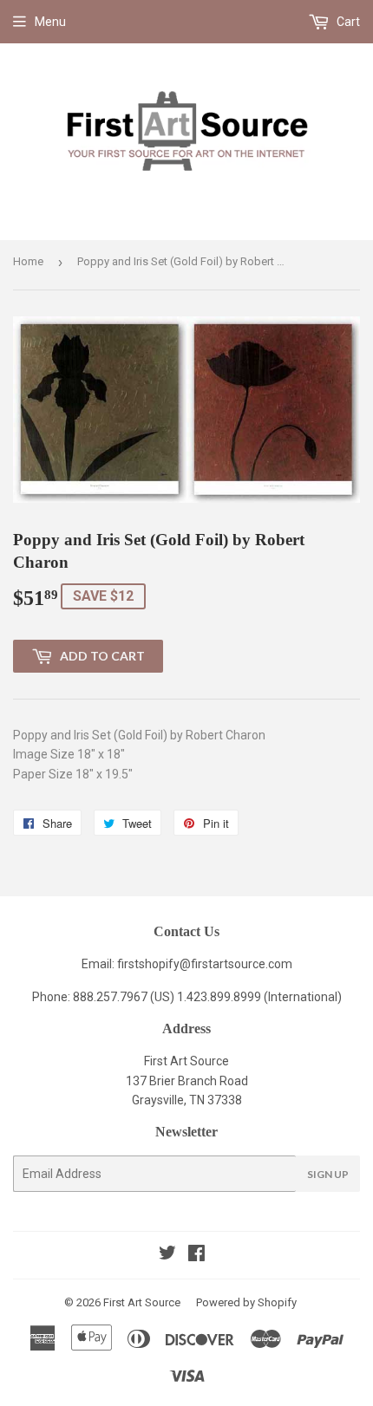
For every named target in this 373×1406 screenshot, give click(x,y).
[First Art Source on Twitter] (167, 1255)
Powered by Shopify (246, 1302)
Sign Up (328, 1174)
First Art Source (141, 1302)
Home (28, 261)
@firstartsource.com (236, 964)
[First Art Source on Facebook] (196, 1255)
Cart (347, 22)
